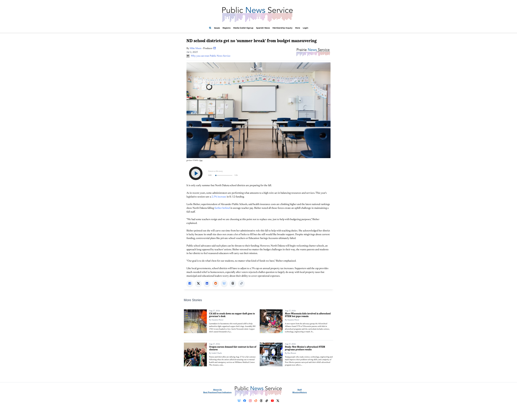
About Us (217, 390)
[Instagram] (250, 401)
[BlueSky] (239, 401)
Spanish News (263, 28)
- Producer (201, 48)
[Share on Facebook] (189, 283)
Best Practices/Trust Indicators (217, 392)
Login (305, 28)
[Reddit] (255, 401)
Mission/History (299, 392)
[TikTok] (266, 401)
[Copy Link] (241, 283)
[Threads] (261, 401)
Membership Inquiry (282, 28)
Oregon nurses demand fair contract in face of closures (232, 348)
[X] (278, 401)
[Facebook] (244, 401)
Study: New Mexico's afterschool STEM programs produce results (305, 348)
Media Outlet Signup (243, 28)
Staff (299, 390)
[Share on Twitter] (198, 283)
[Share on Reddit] (215, 283)
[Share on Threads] (233, 283)
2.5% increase (219, 197)
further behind (222, 208)
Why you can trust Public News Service (209, 56)
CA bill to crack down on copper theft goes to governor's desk (232, 315)
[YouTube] (272, 401)
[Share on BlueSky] (224, 283)
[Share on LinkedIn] (207, 283)
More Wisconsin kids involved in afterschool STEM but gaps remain (308, 315)
